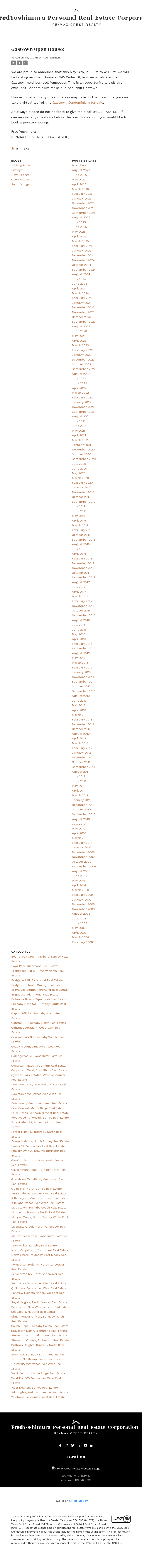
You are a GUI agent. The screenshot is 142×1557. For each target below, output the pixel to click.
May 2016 (78, 634)
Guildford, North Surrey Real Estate (36, 1188)
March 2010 (80, 838)
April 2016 (79, 639)
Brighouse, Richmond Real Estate (34, 994)
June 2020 (79, 468)
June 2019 (79, 511)
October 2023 (81, 317)
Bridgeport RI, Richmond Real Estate (37, 980)
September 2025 (84, 212)
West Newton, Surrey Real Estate (34, 1387)
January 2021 (81, 445)
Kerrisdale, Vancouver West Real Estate (39, 1193)
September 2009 (84, 866)
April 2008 (79, 932)
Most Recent (80, 165)
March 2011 (80, 795)
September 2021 (83, 411)
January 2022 (81, 402)
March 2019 (80, 525)
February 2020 (82, 482)
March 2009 (80, 890)
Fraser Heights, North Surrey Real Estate (40, 1141)
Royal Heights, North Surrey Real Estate (39, 1302)
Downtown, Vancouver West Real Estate (39, 1103)
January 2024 (82, 302)
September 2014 (83, 681)
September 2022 (84, 369)
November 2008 (83, 909)
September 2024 (84, 269)
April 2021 (79, 435)
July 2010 (79, 823)
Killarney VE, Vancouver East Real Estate (39, 1198)
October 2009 (81, 861)
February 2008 (82, 942)
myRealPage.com (78, 1500)
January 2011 (81, 800)
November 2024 (83, 260)
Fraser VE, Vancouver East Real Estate (38, 1146)
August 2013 (81, 696)
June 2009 (79, 876)
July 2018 (78, 549)
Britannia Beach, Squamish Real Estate (38, 999)
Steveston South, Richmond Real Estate (39, 1335)
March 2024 (80, 293)
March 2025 (80, 241)
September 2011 (83, 767)
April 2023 (79, 340)
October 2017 (81, 572)
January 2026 (81, 198)
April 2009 (79, 885)
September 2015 (83, 648)
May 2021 (78, 430)
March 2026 (80, 189)
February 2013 (82, 719)
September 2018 (83, 539)
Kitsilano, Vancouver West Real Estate (37, 1203)
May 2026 (78, 179)
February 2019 (82, 530)
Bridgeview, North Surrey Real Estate (37, 985)
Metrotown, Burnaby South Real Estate (38, 1207)
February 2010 (82, 842)
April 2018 (79, 553)
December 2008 (83, 904)
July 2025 (79, 222)
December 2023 (83, 307)
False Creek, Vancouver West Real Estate (40, 1113)
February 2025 (82, 246)
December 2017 (83, 563)
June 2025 (79, 227)
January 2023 (81, 354)
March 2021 (80, 440)
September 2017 (83, 577)
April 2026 (79, 184)
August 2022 (81, 374)
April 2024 (79, 288)
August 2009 (81, 871)
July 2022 (79, 378)
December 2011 (83, 757)
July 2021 (78, 421)
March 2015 (80, 662)
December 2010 (83, 805)
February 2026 (82, 193)
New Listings (20, 175)
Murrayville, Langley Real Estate (34, 1245)
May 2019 (78, 516)
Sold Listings (20, 184)
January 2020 (82, 487)
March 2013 (80, 715)
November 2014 (83, 677)
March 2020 (80, 478)
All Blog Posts (21, 165)
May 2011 (78, 785)
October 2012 (81, 729)
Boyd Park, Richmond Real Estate (34, 966)
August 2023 (81, 326)
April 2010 (79, 833)
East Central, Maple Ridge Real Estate (38, 1108)
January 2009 (82, 899)
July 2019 (78, 506)
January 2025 (81, 250)
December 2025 (83, 203)
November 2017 (83, 568)
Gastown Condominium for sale (77, 102)
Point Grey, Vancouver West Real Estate (39, 1283)
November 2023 (83, 312)
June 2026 (79, 175)
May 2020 (79, 473)
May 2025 (78, 231)
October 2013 (81, 686)
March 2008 (80, 937)
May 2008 (79, 928)
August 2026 (81, 170)
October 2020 (81, 454)
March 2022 (80, 392)
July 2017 (79, 587)
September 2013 (83, 691)
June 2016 (79, 629)
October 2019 (81, 497)
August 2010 (81, 819)
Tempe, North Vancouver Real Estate (37, 1359)
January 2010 (81, 847)
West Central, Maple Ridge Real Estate (38, 1373)
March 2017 (80, 596)
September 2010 (83, 814)
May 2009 (79, 880)
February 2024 (82, 298)
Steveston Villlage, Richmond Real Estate (40, 1340)
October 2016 (81, 610)
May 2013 (78, 705)
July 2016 (78, 624)
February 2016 (82, 644)
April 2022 (79, 388)
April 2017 (79, 591)
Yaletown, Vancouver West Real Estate (38, 1397)
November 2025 (83, 208)
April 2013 (79, 710)
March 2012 (80, 743)
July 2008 (79, 918)
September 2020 (84, 459)
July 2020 (79, 463)
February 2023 (82, 350)
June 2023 (79, 331)
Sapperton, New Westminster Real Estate (40, 1307)
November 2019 (83, 492)
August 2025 (81, 217)
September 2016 (83, 615)
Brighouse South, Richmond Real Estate (39, 989)
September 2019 (83, 501)
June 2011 (79, 781)
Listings (16, 170)
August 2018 (81, 544)
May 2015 (78, 658)
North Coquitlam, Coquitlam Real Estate (40, 1250)
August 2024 (81, 274)
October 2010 (81, 809)
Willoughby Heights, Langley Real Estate (39, 1392)
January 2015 (81, 672)
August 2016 (81, 620)
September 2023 (84, 321)
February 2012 (82, 748)
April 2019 (79, 520)
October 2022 (81, 364)
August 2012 (81, 733)
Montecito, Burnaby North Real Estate (38, 1212)
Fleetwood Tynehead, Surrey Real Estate (40, 1117)
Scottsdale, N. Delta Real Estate (33, 1311)
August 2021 (81, 416)
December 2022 (83, 359)
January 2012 (81, 752)
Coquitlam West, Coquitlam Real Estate (39, 1070)
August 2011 (80, 771)
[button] (60, 1445)
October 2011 (81, 762)
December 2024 (83, 255)
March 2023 (80, 345)
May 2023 (78, 336)
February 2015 (82, 667)
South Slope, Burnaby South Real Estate (39, 1326)
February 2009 (82, 894)
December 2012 (83, 724)
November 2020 (83, 449)
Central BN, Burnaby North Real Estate (38, 1023)
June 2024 (79, 283)
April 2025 (79, 236)
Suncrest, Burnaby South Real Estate (37, 1354)
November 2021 (83, 407)
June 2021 (79, 426)
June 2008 (79, 923)
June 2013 (79, 700)
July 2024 (79, 279)
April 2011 (79, 790)
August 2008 (81, 913)
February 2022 (82, 397)
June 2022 (79, 383)
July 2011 (78, 776)
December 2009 (83, 852)
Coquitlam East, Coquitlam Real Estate (39, 1065)
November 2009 (83, 857)
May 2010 (78, 828)
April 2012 (79, 738)
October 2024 (81, 265)
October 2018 (81, 535)
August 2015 (81, 653)
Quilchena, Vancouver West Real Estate (39, 1288)
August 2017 (81, 582)
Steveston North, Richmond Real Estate (39, 1331)
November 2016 (83, 606)
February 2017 (82, 601)
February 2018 (82, 558)
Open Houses (20, 179)
